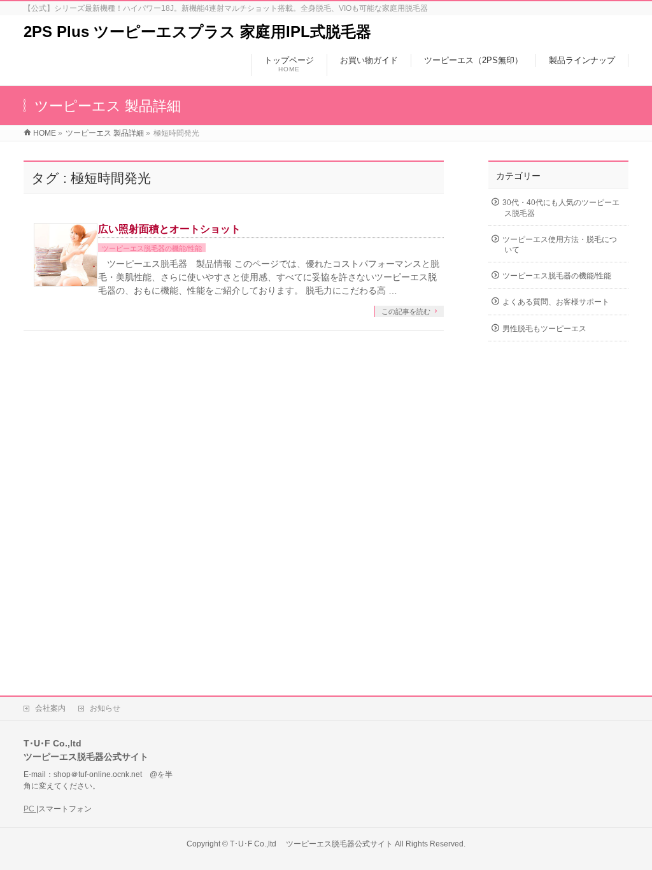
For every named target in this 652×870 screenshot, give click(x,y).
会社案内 (50, 708)
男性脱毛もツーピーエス (544, 328)
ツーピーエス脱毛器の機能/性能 (152, 248)
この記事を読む (405, 311)
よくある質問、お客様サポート (555, 301)
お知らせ (105, 708)
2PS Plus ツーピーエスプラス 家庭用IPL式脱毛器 (197, 31)
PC (30, 808)
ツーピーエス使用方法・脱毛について (559, 244)
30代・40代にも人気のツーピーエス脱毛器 (561, 207)
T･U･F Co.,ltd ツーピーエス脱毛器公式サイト (311, 843)
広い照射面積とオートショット (169, 229)
